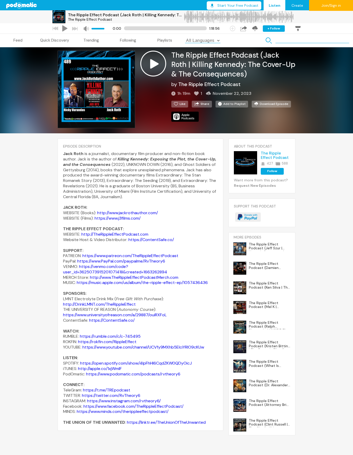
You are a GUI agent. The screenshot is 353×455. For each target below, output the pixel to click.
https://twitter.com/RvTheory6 (111, 395)
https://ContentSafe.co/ (151, 239)
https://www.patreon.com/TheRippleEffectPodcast (130, 255)
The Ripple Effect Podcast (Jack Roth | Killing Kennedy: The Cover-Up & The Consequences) (126, 15)
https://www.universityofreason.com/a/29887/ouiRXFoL (115, 315)
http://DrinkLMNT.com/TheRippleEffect (99, 304)
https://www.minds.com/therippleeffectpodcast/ (122, 411)
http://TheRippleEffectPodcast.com (114, 234)
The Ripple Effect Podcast (90, 19)
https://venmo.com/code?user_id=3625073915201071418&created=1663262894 (115, 269)
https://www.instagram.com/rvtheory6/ (124, 401)
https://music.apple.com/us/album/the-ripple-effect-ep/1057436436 (142, 282)
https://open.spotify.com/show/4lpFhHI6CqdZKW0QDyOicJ (136, 363)
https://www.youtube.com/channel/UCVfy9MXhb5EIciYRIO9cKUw (143, 347)
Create (297, 5)
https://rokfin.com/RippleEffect (107, 341)
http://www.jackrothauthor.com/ (127, 212)
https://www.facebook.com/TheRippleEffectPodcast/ (133, 406)
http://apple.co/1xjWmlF (100, 368)
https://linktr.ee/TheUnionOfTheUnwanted (166, 422)
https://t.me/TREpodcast (106, 390)
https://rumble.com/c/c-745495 (110, 336)
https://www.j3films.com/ (118, 218)
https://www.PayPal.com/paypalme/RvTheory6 (121, 261)
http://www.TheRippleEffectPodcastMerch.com (134, 277)
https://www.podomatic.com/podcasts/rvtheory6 (133, 374)
